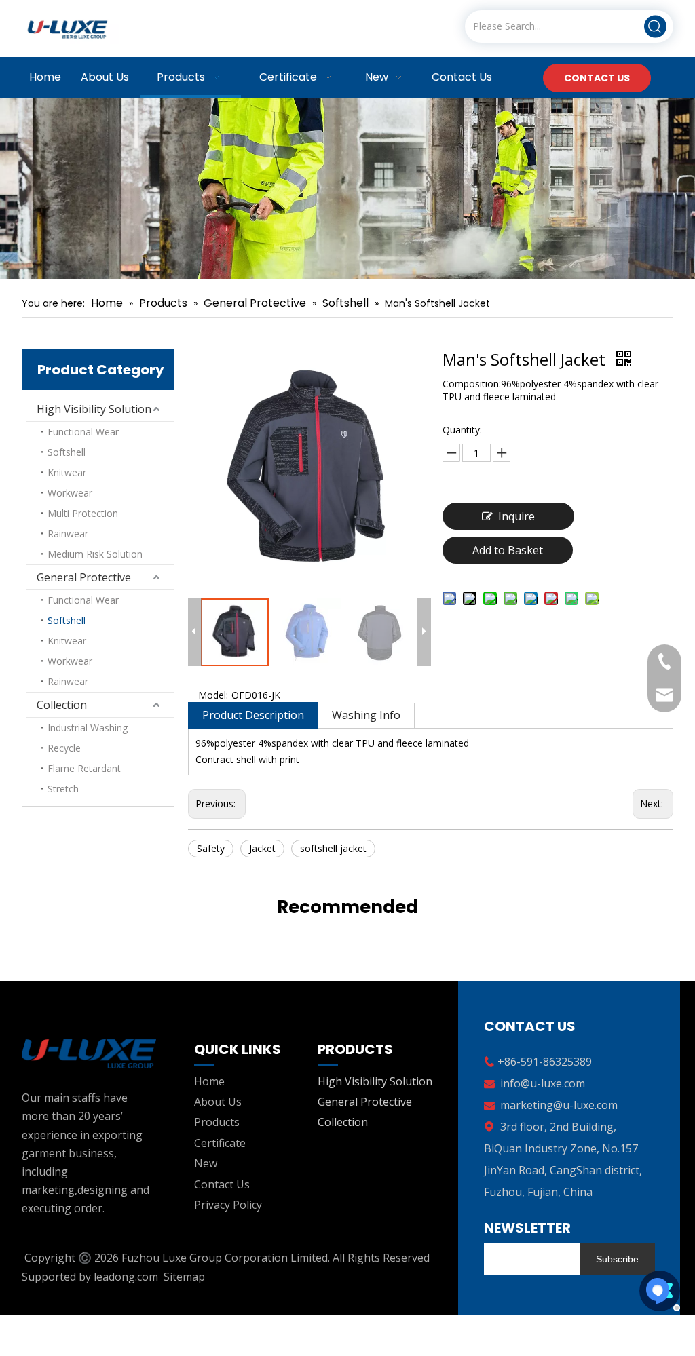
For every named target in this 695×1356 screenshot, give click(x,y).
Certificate (220, 1143)
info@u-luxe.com (542, 1083)
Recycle (64, 747)
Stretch (63, 788)
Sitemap (184, 1276)
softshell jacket (333, 848)
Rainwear (68, 533)
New (205, 1163)
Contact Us (222, 1184)
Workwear (70, 492)
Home (209, 1081)
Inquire (516, 516)
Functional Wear (83, 431)
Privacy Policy (228, 1204)
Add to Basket (507, 550)
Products (217, 1122)
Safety (211, 848)
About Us (218, 1101)
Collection (62, 704)
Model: (213, 695)
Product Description (253, 715)
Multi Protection (83, 513)
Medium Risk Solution (95, 553)
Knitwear (67, 472)
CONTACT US (597, 78)
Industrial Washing (88, 727)
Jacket (262, 848)
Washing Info (366, 715)
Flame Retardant (84, 768)
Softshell (67, 452)
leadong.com (126, 1276)
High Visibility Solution (94, 409)
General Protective (84, 577)
